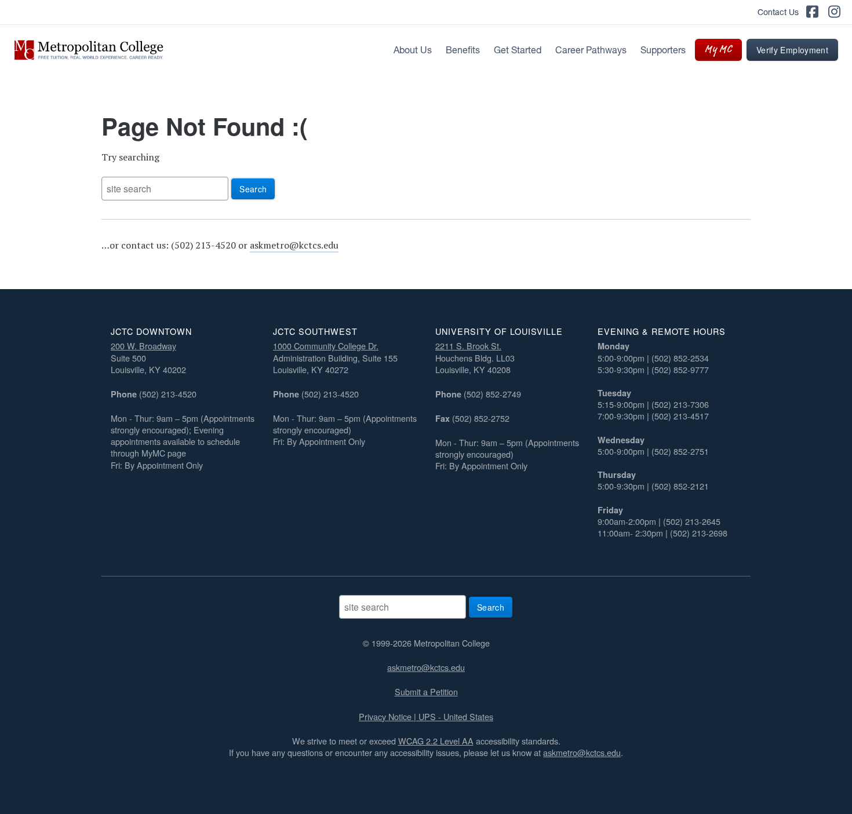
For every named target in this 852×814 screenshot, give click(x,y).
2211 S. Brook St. (468, 346)
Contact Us (778, 12)
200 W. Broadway (143, 346)
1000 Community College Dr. (325, 346)
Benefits (463, 50)
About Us (413, 50)
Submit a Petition (426, 691)
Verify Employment (792, 50)
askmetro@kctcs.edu (294, 245)
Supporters (663, 50)
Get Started (517, 50)
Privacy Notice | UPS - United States (426, 716)
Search (253, 189)
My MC (718, 50)
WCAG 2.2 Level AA (436, 741)
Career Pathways (591, 50)
